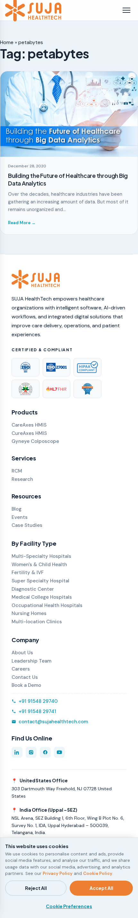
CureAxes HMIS (29, 433)
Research (22, 479)
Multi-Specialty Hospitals (41, 556)
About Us (22, 652)
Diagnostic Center (33, 589)
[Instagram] (31, 752)
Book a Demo (26, 685)
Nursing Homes (29, 613)
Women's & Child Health (39, 564)
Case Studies (27, 525)
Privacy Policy (58, 873)
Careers (21, 669)
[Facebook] (45, 752)
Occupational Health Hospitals (47, 605)
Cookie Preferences (69, 906)
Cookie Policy (97, 873)
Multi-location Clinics (37, 621)
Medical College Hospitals (42, 597)
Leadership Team (31, 661)
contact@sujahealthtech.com (53, 721)
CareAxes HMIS (29, 425)
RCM (17, 471)
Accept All (101, 888)
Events (20, 517)
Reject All (36, 888)
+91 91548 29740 (38, 701)
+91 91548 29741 (37, 711)
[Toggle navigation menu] (126, 10)
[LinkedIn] (17, 752)
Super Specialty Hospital (40, 581)
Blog (17, 509)
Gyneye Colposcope (35, 441)
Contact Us (25, 677)
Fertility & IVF (28, 572)
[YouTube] (59, 752)
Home (6, 42)
